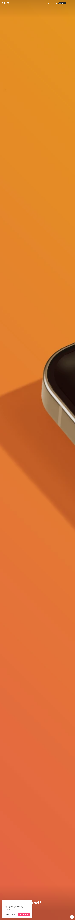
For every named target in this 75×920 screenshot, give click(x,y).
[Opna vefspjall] (72, 917)
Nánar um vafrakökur (8, 910)
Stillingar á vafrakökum (10, 914)
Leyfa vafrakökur (24, 914)
